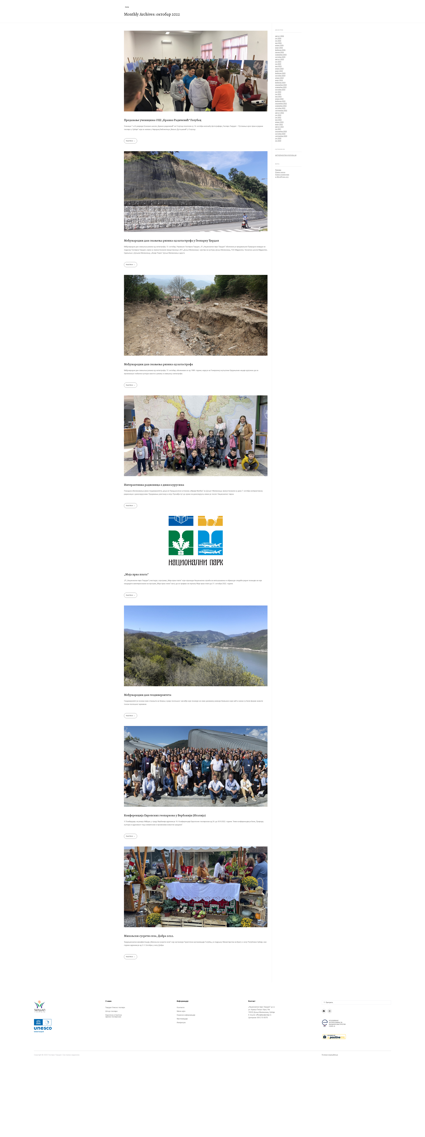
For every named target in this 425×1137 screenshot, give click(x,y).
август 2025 (279, 59)
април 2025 (279, 69)
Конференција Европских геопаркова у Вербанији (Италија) (165, 815)
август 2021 (279, 127)
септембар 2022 (281, 110)
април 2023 (279, 99)
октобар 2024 (280, 76)
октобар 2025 (280, 57)
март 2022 (279, 124)
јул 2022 (278, 115)
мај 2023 (278, 96)
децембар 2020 (281, 131)
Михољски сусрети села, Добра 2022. (149, 936)
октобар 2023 (280, 89)
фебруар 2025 (280, 73)
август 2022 (279, 113)
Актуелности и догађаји (285, 155)
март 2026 (279, 48)
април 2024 (279, 78)
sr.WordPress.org (281, 177)
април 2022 (279, 122)
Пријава (278, 170)
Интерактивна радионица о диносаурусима (154, 485)
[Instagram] (330, 1011)
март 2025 (279, 71)
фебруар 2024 (280, 83)
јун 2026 (278, 41)
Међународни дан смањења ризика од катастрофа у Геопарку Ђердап (171, 240)
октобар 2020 (280, 134)
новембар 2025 (281, 55)
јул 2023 (278, 92)
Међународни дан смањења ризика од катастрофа (158, 364)
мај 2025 (278, 66)
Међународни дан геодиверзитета (147, 695)
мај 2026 (278, 43)
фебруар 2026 (280, 50)
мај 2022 (278, 120)
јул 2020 (278, 138)
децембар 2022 (281, 103)
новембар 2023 (281, 87)
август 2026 (279, 36)
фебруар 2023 (280, 101)
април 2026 (279, 45)
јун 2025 (278, 64)
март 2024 (279, 80)
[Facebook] (324, 1011)
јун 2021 (278, 129)
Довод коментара (282, 175)
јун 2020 (278, 141)
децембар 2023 (281, 85)
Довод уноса (280, 172)
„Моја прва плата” (136, 574)
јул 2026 (278, 38)
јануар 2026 (279, 52)
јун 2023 (278, 94)
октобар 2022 (280, 108)
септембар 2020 (281, 136)
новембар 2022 (281, 106)
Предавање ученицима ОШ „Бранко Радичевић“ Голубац (162, 120)
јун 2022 (278, 117)
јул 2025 (278, 62)
